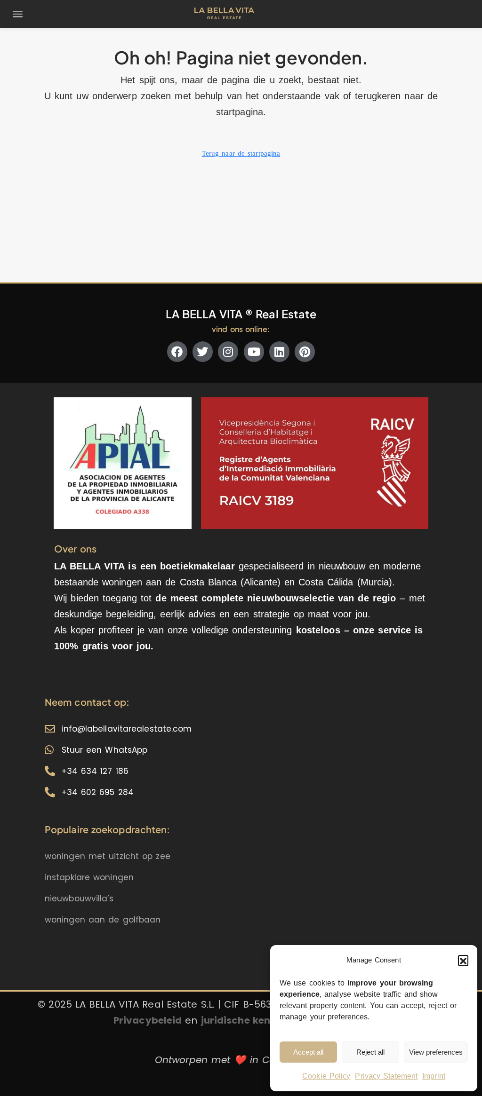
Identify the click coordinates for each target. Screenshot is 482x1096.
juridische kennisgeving (260, 1020)
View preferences (436, 1052)
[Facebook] (177, 351)
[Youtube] (254, 351)
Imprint (433, 1076)
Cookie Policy (326, 1076)
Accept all (308, 1052)
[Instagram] (228, 351)
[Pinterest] (305, 351)
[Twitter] (203, 351)
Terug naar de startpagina (241, 153)
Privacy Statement (386, 1076)
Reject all (370, 1052)
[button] (463, 960)
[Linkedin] (279, 351)
